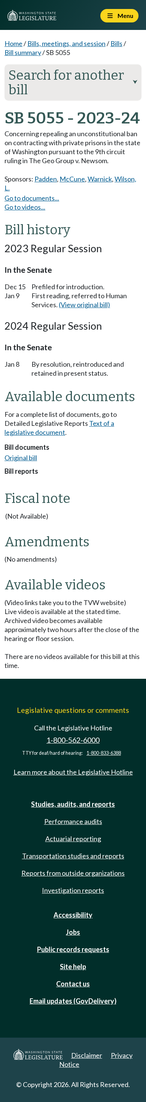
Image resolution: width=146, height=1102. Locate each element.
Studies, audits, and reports (73, 804)
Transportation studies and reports (73, 856)
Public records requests (73, 949)
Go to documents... (31, 198)
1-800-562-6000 (73, 740)
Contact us (73, 984)
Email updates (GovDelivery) (73, 1001)
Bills (116, 43)
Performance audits (73, 821)
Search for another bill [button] (73, 82)
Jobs (73, 932)
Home (13, 43)
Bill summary (22, 52)
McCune (72, 179)
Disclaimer (86, 1055)
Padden (45, 179)
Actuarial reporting (73, 838)
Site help (73, 966)
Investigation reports (73, 890)
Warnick (100, 179)
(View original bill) (84, 304)
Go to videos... (24, 207)
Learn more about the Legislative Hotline (73, 772)
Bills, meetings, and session (66, 43)
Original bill (20, 458)
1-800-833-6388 (103, 753)
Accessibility (73, 915)
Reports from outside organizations (73, 873)
